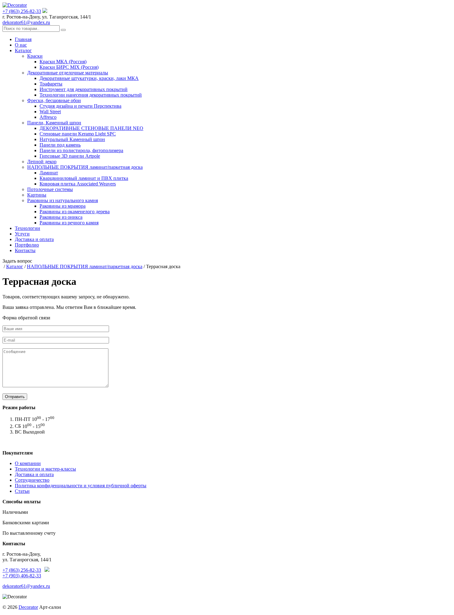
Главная (23, 39)
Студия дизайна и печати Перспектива (80, 106)
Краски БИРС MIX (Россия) (69, 67)
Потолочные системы (50, 189)
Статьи (22, 491)
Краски (35, 56)
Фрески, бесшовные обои (54, 100)
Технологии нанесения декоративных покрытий (91, 95)
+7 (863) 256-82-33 (21, 11)
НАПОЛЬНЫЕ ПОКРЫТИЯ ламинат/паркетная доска (85, 167)
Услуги (22, 233)
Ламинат (49, 172)
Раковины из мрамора (63, 206)
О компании (28, 463)
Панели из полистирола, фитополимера (81, 150)
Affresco (48, 117)
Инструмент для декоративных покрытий (84, 89)
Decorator (28, 607)
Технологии (27, 228)
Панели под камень (60, 145)
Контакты (25, 250)
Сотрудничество (32, 480)
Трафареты (51, 83)
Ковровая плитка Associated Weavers (78, 183)
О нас (21, 45)
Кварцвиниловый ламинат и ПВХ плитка (84, 178)
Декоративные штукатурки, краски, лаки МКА (89, 78)
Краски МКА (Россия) (63, 61)
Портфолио (27, 244)
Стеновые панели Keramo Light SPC (78, 133)
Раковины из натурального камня (62, 200)
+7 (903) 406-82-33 (21, 575)
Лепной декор (42, 161)
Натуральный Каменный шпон (72, 139)
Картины (36, 194)
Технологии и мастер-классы (45, 469)
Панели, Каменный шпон (54, 122)
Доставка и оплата (34, 239)
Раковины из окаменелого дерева (75, 211)
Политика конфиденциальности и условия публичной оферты (80, 485)
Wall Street (50, 111)
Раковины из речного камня (69, 222)
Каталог (23, 50)
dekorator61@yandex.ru (26, 22)
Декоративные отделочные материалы (67, 72)
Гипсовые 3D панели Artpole (70, 156)
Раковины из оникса (61, 217)
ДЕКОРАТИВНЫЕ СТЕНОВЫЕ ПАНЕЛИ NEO (91, 128)
